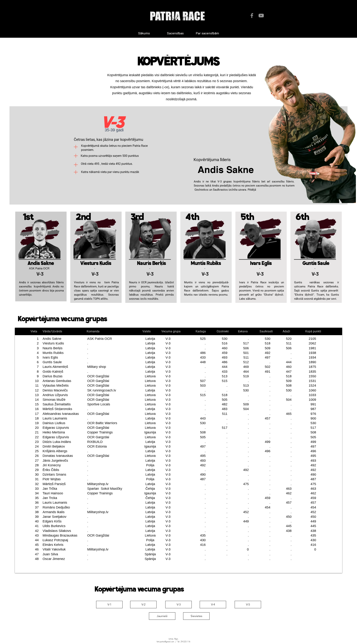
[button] (207, 33)
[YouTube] (261, 15)
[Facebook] (252, 15)
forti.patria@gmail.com (165, 641)
